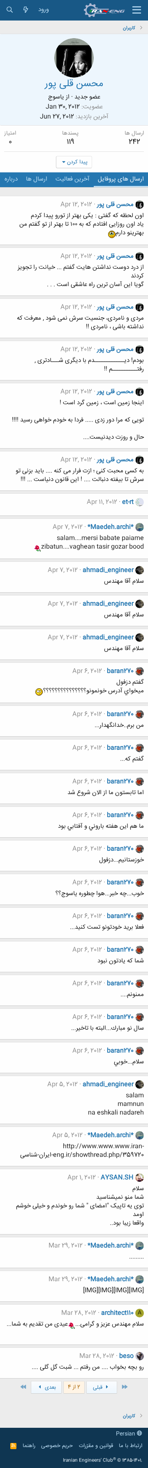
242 (134, 142)
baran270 (120, 671)
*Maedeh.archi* (111, 527)
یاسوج (56, 97)
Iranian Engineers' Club (102, 1460)
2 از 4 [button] (74, 1387)
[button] (136, 10)
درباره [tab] (11, 179)
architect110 (117, 1313)
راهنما (29, 1445)
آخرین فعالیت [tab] (73, 179)
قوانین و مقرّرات (96, 1445)
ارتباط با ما (130, 1445)
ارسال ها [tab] (36, 179)
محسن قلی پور (115, 204)
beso (126, 1356)
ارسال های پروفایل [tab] (121, 179)
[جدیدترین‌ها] (26, 10)
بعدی (49, 1387)
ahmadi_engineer (108, 570)
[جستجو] (10, 10)
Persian (126, 1433)
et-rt (128, 502)
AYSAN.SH (117, 1178)
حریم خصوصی (57, 1445)
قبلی (98, 1387)
